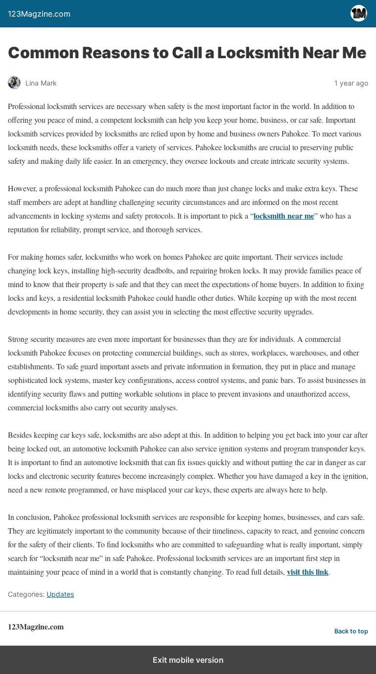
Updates (60, 594)
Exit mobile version (188, 660)
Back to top (351, 631)
